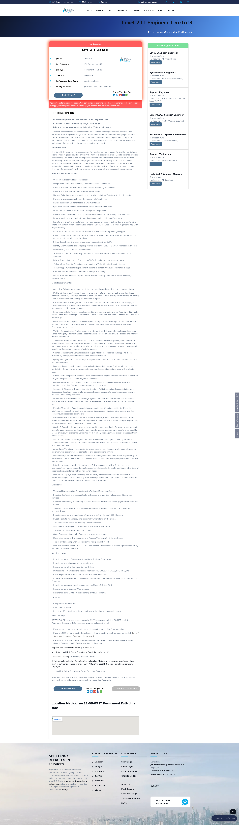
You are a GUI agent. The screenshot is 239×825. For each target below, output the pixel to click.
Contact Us (149, 10)
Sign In (171, 10)
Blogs (160, 10)
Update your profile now (224, 818)
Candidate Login (129, 771)
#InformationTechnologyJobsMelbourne (89, 661)
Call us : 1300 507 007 (149, 2)
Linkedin (99, 761)
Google (98, 766)
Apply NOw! (69, 95)
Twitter (98, 776)
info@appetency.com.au (62, 2)
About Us (100, 10)
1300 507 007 (89, 647)
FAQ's (124, 803)
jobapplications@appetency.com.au (167, 764)
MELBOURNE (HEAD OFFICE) (164, 774)
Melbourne (87, 2)
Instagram (100, 785)
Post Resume (127, 789)
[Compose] (120, 95)
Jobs (110, 10)
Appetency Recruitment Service (66, 647)
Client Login (127, 766)
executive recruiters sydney (121, 661)
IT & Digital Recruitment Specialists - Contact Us (88, 652)
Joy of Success (58, 652)
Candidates (122, 10)
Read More (155, 62)
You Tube (99, 771)
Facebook (99, 780)
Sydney (104, 2)
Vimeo (98, 790)
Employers (135, 10)
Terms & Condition (130, 798)
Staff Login (126, 761)
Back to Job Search (126, 688)
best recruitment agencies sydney (67, 664)
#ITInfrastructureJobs (61, 661)
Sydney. (64, 789)
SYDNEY (154, 786)
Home (89, 10)
